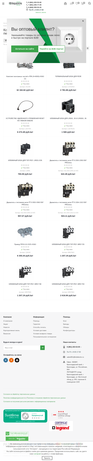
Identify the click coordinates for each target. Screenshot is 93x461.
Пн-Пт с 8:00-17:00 (36, 10)
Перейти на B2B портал (51, 49)
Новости (6, 327)
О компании (7, 321)
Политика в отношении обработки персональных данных (46, 398)
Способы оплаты (39, 327)
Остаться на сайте (24, 49)
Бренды (66, 324)
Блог (65, 321)
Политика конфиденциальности (14, 398)
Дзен (17, 360)
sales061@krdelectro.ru (75, 357)
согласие (37, 454)
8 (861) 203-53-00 (73, 347)
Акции (5, 324)
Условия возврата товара (42, 333)
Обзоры (66, 327)
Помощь (36, 321)
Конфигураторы (69, 330)
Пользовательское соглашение (44, 337)
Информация (38, 317)
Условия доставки (39, 330)
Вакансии (6, 333)
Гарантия (36, 324)
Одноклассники (11, 360)
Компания (7, 317)
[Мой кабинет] (65, 3)
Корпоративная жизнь (11, 330)
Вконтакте (5, 360)
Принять (47, 458)
